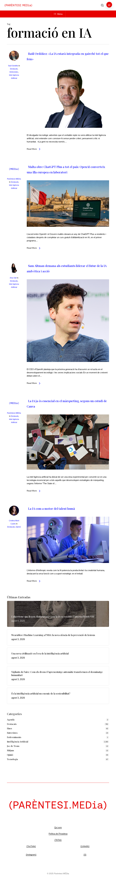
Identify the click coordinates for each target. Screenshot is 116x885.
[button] (109, 5)
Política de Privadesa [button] (58, 833)
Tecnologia (12, 759)
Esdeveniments (14, 737)
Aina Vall (13, 278)
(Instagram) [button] (31, 854)
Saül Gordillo (13, 66)
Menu (60, 14)
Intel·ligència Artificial (17, 741)
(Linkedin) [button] (84, 846)
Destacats (14, 69)
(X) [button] (85, 854)
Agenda (10, 719)
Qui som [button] (58, 827)
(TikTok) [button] (58, 840)
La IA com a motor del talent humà (51, 508)
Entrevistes (14, 72)
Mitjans (10, 750)
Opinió (18, 527)
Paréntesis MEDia (14, 179)
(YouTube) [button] (31, 846)
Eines (9, 728)
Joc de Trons (13, 746)
